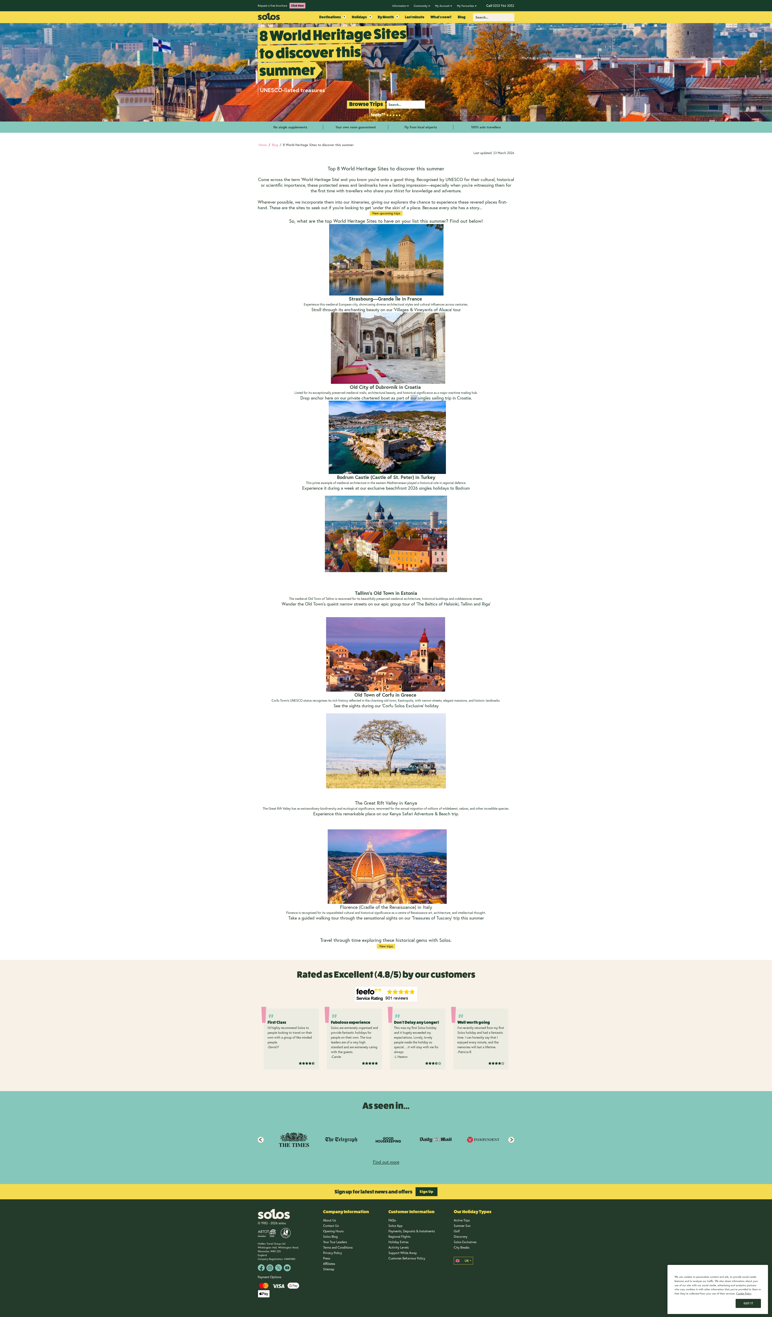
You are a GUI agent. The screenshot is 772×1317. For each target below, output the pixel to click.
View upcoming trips (386, 213)
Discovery (460, 1236)
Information (399, 6)
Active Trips (462, 1220)
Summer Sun (462, 1225)
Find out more (386, 1162)
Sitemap (328, 1269)
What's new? (441, 17)
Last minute (414, 17)
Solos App (395, 1225)
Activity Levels (398, 1247)
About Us (329, 1220)
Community (420, 6)
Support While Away (402, 1253)
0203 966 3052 (500, 5)
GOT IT (748, 1303)
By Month (386, 17)
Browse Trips (366, 104)
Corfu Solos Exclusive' (403, 705)
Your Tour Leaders (335, 1242)
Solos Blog (330, 1236)
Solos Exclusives (465, 1242)
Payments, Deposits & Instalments (411, 1231)
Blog (461, 17)
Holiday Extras (398, 1242)
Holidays (359, 17)
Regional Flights (399, 1236)
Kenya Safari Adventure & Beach (420, 814)
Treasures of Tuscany (432, 918)
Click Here (297, 5)
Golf (457, 1231)
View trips (386, 946)
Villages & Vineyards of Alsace (422, 309)
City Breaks (461, 1247)
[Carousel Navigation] (386, 1140)
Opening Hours (333, 1231)
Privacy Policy (332, 1253)
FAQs (392, 1220)
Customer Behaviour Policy (406, 1258)
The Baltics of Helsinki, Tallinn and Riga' (454, 604)
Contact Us (331, 1225)
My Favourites (465, 6)
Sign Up (426, 1192)
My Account (442, 6)
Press (326, 1258)
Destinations (330, 17)
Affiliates (329, 1263)
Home (263, 145)
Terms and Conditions (338, 1247)
